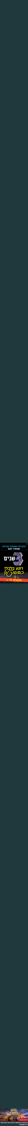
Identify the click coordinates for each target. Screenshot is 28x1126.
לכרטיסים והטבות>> (23, 1120)
